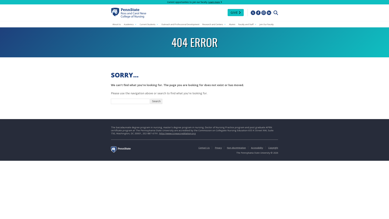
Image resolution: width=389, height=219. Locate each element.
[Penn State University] (121, 151)
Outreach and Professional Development (180, 24)
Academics (129, 24)
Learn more (214, 2)
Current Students (147, 24)
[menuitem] (276, 12)
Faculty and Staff (246, 24)
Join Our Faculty (267, 24)
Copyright (273, 147)
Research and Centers (212, 24)
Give (234, 12)
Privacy (218, 147)
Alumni (232, 24)
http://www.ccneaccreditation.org (177, 133)
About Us (116, 24)
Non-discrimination (236, 147)
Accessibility (257, 147)
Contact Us (204, 147)
